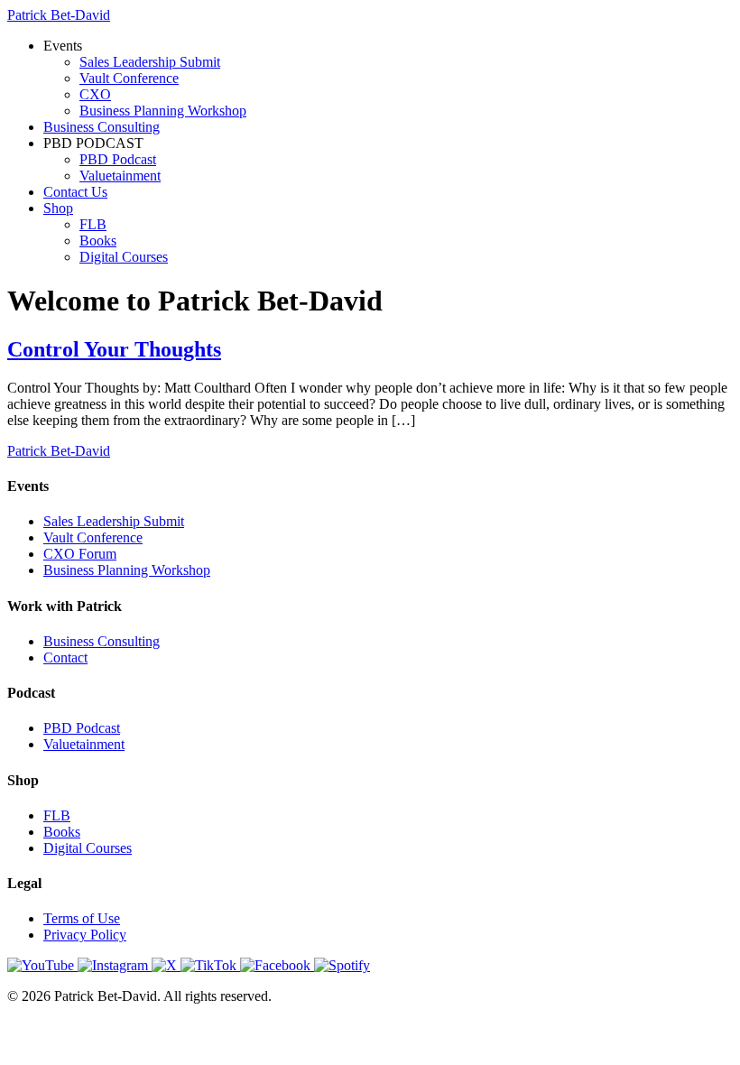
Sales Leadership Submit (149, 61)
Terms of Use (81, 918)
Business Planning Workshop (162, 110)
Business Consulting (101, 126)
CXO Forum (79, 553)
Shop (58, 208)
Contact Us (75, 191)
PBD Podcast (117, 159)
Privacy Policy (84, 934)
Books (97, 240)
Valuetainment (120, 175)
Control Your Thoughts (114, 349)
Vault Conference (129, 78)
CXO (95, 94)
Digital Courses (123, 256)
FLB (92, 224)
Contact (65, 657)
